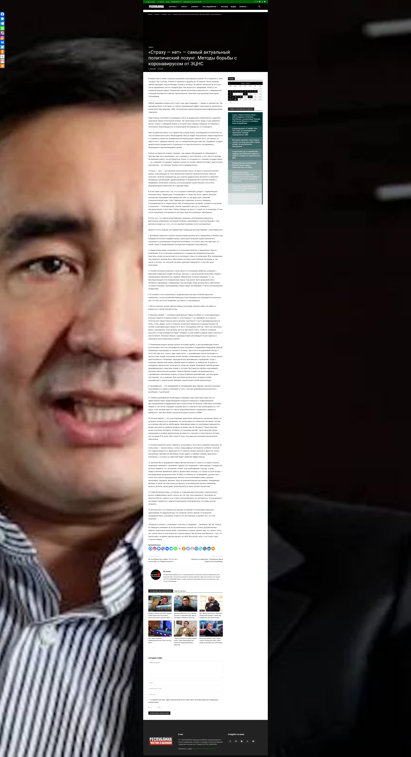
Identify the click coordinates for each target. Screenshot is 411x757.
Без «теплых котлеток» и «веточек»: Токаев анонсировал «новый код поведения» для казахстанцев (211, 615)
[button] (259, 6)
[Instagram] (257, 2)
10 (230, 94)
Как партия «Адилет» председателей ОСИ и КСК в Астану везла (159, 640)
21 (250, 97)
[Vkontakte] (167, 548)
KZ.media (153, 69)
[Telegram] (260, 2)
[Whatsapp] (175, 548)
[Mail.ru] (196, 548)
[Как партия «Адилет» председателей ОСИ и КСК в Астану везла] (160, 629)
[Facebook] (255, 2)
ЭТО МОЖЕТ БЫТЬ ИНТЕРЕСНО (161, 591)
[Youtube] (264, 2)
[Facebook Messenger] (159, 548)
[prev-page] (149, 649)
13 (245, 94)
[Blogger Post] (205, 548)
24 (230, 99)
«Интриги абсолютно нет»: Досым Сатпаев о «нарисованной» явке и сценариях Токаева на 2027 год (185, 615)
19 (240, 97)
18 (235, 97)
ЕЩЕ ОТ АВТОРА (180, 591)
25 (235, 99)
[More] (213, 548)
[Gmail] (192, 548)
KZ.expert (151, 635)
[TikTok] (262, 2)
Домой (150, 14)
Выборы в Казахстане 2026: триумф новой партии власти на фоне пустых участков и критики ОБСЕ (159, 615)
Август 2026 (245, 83)
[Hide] (1, 70)
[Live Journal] (180, 548)
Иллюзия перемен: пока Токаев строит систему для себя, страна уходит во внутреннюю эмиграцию (211, 640)
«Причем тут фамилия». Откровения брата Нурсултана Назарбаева (207, 560)
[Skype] (200, 548)
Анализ (157, 14)
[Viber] (163, 548)
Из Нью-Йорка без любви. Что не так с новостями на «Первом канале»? (163, 560)
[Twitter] (188, 548)
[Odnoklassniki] (184, 548)
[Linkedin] (209, 548)
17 (230, 97)
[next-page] (153, 649)
